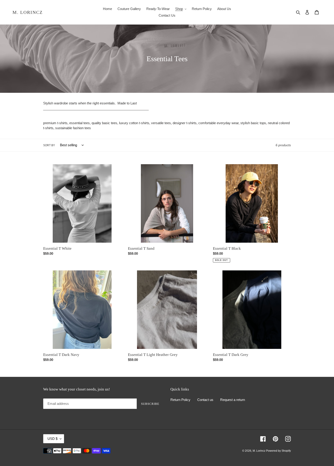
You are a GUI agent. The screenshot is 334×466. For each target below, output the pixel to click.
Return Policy (180, 400)
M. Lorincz (27, 12)
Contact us (205, 400)
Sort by (49, 145)
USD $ (52, 439)
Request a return (232, 400)
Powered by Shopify (278, 450)
